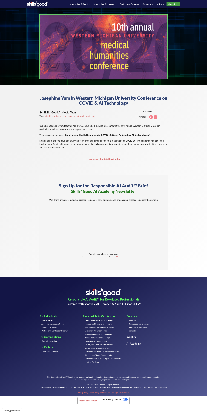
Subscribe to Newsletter (138, 327)
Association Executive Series (52, 324)
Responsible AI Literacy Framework (99, 320)
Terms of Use (115, 257)
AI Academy (173, 4)
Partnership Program (129, 4)
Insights (160, 4)
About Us (132, 320)
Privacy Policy (101, 257)
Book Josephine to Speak (139, 324)
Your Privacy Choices (111, 399)
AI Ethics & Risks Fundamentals (97, 348)
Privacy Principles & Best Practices (99, 345)
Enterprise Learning (49, 341)
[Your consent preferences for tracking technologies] (12, 410)
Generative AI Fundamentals (96, 331)
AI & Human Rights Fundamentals (98, 355)
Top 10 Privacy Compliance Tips (97, 338)
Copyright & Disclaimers (120, 393)
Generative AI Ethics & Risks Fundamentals (102, 352)
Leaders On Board (92, 362)
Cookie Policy (94, 393)
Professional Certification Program (54, 331)
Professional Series (49, 327)
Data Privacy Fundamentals (96, 341)
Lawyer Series (47, 320)
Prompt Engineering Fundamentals (98, 334)
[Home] (37, 4)
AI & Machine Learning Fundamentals (99, 327)
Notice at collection (88, 400)
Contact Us (133, 331)
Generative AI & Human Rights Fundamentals (103, 359)
